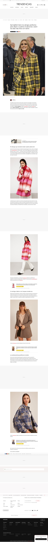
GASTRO (26, 7)
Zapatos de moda (20, 504)
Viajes (4, 503)
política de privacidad (34, 502)
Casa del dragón (14, 150)
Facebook (39, 5)
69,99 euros (25, 277)
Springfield (26, 106)
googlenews (44, 5)
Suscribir (37, 500)
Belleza (19, 503)
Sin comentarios (13, 31)
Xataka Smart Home (4, 527)
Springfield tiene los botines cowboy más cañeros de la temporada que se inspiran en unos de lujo (29, 142)
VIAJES (22, 7)
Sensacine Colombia (17, 535)
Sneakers (4, 500)
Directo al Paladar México (24, 534)
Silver (11, 503)
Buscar (6, 5)
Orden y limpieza (5, 506)
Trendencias (35, 523)
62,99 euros (14, 343)
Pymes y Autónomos (41, 525)
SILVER (36, 7)
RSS (35, 510)
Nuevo (5, 5)
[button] (14, 99)
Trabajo (19, 500)
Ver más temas (6, 510)
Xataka (4, 523)
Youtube (32, 510)
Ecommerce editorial (18, 453)
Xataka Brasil (4, 535)
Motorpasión (29, 523)
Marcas (14, 453)
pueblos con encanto (12, 507)
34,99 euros (14, 435)
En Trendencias (24, 140)
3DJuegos (10, 523)
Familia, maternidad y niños (13, 501)
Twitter (17, 31)
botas (4, 504)
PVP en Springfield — (19, 286)
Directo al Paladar (24, 523)
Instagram (43, 5)
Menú (3, 5)
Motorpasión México (29, 534)
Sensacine (17, 523)
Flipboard (41, 5)
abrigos (33, 106)
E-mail (8, 453)
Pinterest (37, 5)
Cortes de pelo (12, 504)
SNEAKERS (31, 7)
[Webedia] (5, 519)
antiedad (19, 506)
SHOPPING (17, 7)
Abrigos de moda (29, 453)
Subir (42, 519)
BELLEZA (11, 7)
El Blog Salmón (42, 523)
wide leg (21, 280)
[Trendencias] (24, 4)
